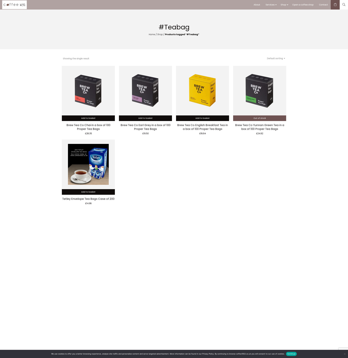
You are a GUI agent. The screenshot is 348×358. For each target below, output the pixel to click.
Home (152, 34)
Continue (291, 354)
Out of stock (260, 118)
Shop (160, 34)
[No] (344, 354)
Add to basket (88, 118)
